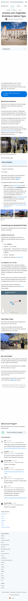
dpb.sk (18, 179)
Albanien (3, 571)
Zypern (2, 575)
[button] (2, 2)
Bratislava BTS (4, 6)
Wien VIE (2, 538)
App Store (12, 131)
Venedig (2, 566)
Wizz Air (2, 555)
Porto (2, 580)
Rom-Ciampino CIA (5, 553)
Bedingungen (13, 592)
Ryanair (2, 542)
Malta (2, 564)
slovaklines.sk (19, 257)
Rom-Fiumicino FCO (5, 544)
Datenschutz (18, 592)
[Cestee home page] (6, 2)
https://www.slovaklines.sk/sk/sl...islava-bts (15, 448)
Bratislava (15, 10)
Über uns (2, 585)
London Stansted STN (5, 540)
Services (2, 525)
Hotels (2, 522)
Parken (18, 6)
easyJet (2, 551)
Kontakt (2, 587)
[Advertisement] (14, 66)
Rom (2, 573)
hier (23, 286)
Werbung (24, 592)
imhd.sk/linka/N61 (21, 197)
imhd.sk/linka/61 (17, 185)
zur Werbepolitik (22, 387)
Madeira (2, 562)
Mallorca (3, 578)
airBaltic (2, 535)
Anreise (12, 6)
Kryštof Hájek (10, 19)
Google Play (6, 131)
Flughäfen (8, 10)
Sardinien (3, 546)
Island (2, 569)
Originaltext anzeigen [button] (19, 442)
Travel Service (4, 558)
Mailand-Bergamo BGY (5, 549)
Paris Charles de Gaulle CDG (6, 560)
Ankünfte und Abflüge (5, 527)
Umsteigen (3, 520)
